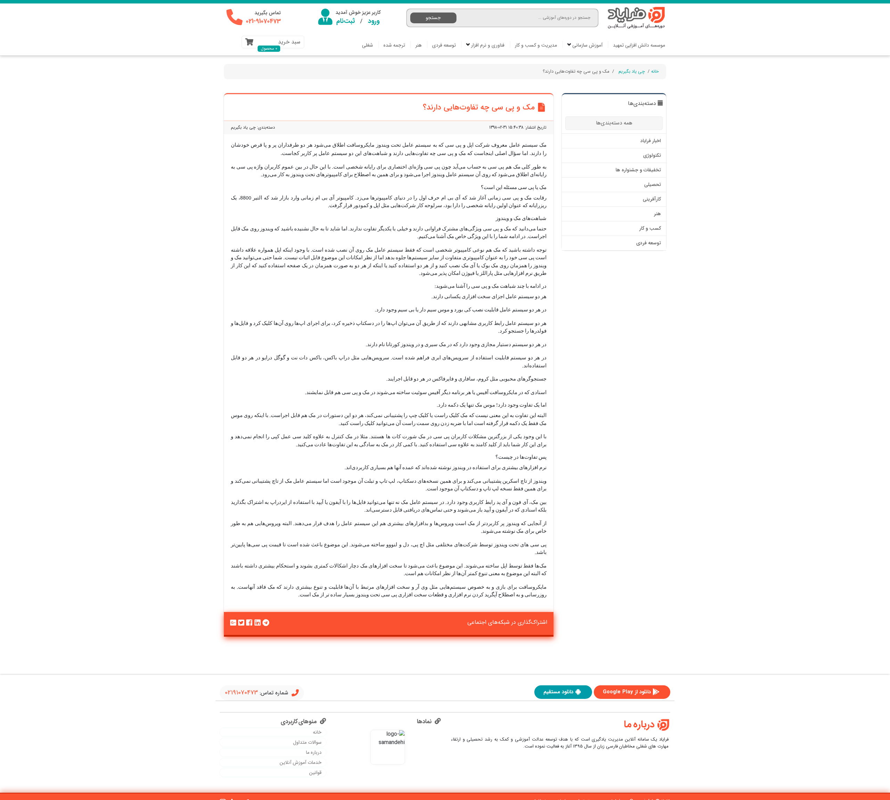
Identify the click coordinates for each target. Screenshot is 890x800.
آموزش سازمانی (586, 45)
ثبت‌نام (345, 21)
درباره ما (314, 752)
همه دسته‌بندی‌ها (614, 123)
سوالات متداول (307, 742)
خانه (655, 71)
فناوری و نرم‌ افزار (487, 45)
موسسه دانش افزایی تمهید (639, 45)
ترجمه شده (394, 45)
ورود (374, 21)
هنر (418, 45)
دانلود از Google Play (627, 692)
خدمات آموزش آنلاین (301, 762)
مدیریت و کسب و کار (536, 45)
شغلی (367, 45)
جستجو (433, 18)
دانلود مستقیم (558, 692)
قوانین (315, 772)
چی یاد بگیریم (631, 71)
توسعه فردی (444, 45)
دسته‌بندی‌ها (642, 103)
